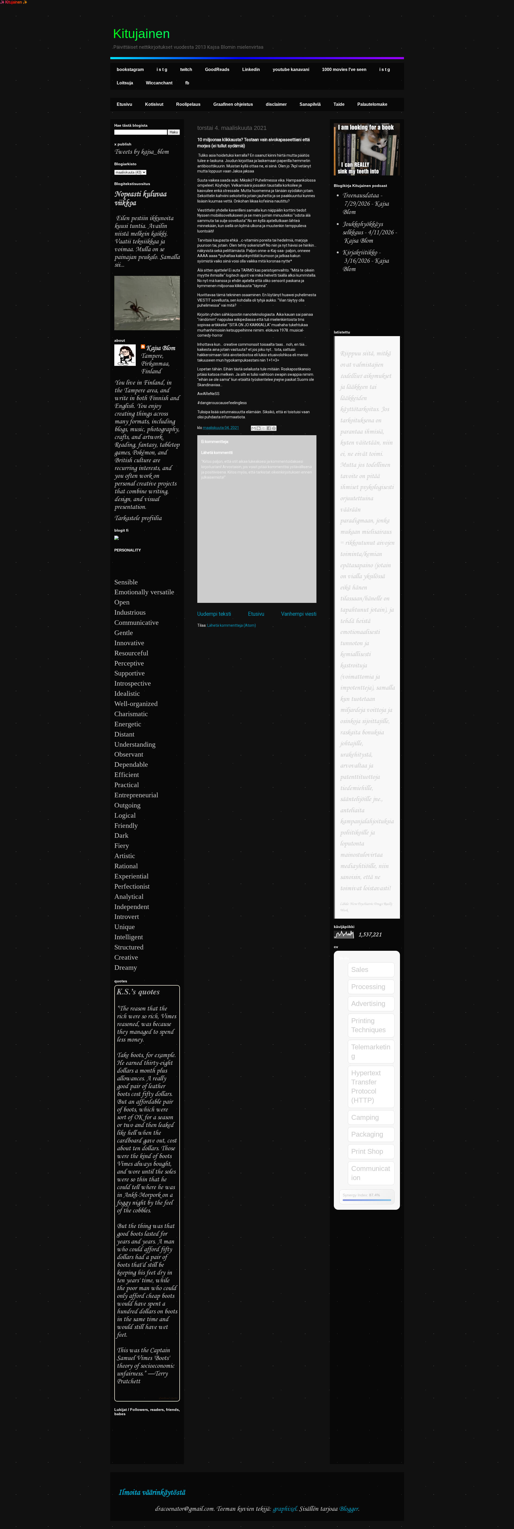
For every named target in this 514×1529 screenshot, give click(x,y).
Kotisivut (154, 104)
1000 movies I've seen (344, 69)
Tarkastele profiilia (137, 518)
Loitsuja (125, 83)
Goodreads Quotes (168, 1398)
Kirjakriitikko (359, 253)
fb (187, 83)
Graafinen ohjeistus (233, 104)
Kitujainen (141, 34)
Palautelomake (372, 104)
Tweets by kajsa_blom (141, 152)
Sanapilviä (310, 104)
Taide (339, 104)
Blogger (348, 1509)
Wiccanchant (159, 83)
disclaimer (276, 104)
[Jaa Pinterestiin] (274, 428)
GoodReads (217, 69)
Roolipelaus (188, 104)
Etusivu (124, 104)
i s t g (162, 69)
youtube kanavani (291, 69)
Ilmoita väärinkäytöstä (151, 1492)
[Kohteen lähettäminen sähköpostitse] (253, 428)
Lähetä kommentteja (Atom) (231, 625)
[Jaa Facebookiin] (268, 428)
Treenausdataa (360, 196)
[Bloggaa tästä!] (258, 428)
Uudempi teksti (214, 614)
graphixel (284, 1509)
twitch (186, 69)
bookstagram (130, 69)
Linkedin (251, 69)
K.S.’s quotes (138, 991)
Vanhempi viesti (298, 614)
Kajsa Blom (160, 348)
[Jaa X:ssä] (263, 428)
